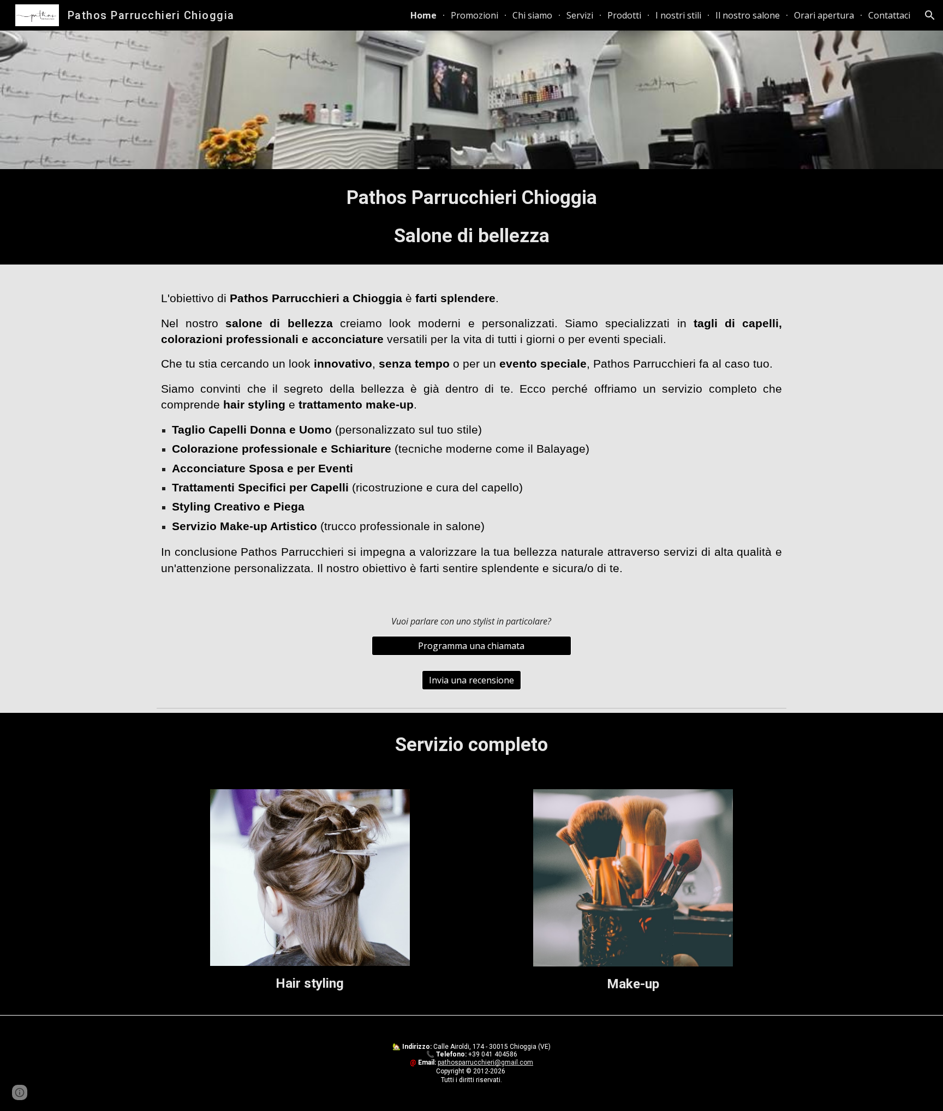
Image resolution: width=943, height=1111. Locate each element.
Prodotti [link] (624, 15)
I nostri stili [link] (678, 15)
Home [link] (423, 15)
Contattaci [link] (889, 15)
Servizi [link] (579, 15)
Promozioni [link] (474, 15)
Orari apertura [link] (824, 15)
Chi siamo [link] (532, 15)
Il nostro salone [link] (747, 15)
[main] (471, 216)
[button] (930, 15)
